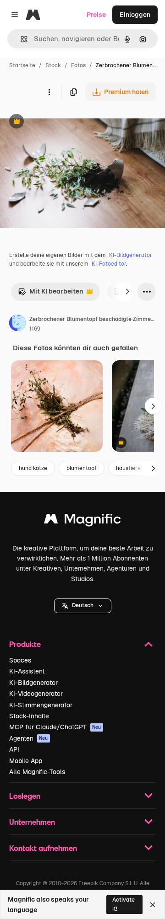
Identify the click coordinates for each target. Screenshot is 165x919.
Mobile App (25, 761)
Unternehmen (32, 822)
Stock (53, 65)
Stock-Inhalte (29, 716)
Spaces (20, 660)
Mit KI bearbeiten (50, 293)
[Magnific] (82, 521)
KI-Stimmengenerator (40, 705)
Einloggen (135, 15)
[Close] (152, 904)
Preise (96, 15)
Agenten (28, 738)
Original (59, 122)
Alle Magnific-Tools (37, 772)
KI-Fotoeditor (109, 263)
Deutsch (83, 605)
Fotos (78, 65)
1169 (34, 328)
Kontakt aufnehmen (43, 848)
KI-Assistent (26, 671)
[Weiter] (127, 292)
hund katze (33, 468)
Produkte (25, 644)
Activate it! (123, 904)
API (14, 749)
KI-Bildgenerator (130, 255)
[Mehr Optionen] (49, 92)
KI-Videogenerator (36, 693)
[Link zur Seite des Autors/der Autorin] (17, 324)
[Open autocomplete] (20, 39)
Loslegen (24, 796)
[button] (82, 605)
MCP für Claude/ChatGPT (55, 727)
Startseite (22, 65)
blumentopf (81, 468)
